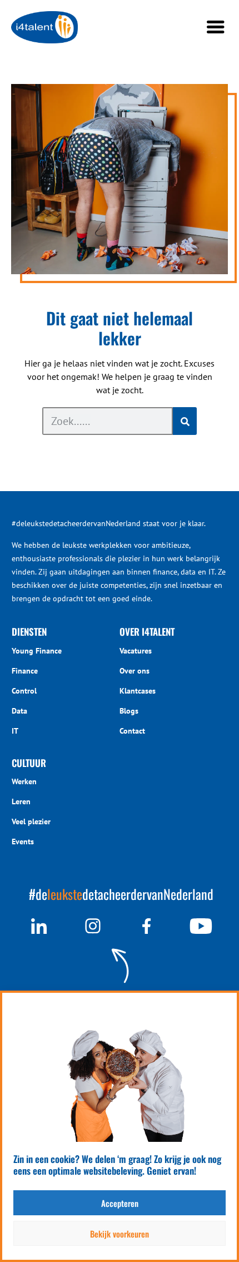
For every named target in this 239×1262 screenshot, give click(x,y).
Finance (25, 671)
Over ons (135, 671)
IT (15, 731)
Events (23, 842)
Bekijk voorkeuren (119, 1234)
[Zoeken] (185, 421)
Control (24, 691)
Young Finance (37, 651)
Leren (21, 801)
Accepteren (119, 1203)
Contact (132, 731)
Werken (24, 781)
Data (19, 711)
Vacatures (136, 651)
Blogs (129, 711)
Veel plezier (31, 821)
